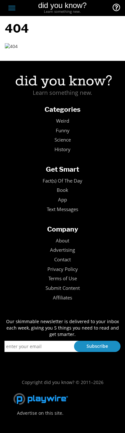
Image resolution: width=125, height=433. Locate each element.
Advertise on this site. (40, 413)
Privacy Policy (62, 269)
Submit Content (63, 288)
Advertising (62, 250)
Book (62, 190)
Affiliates (62, 297)
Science (62, 139)
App (62, 199)
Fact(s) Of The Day (62, 180)
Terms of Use (62, 278)
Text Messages (62, 209)
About (62, 240)
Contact (62, 259)
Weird (62, 121)
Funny (63, 130)
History (62, 149)
